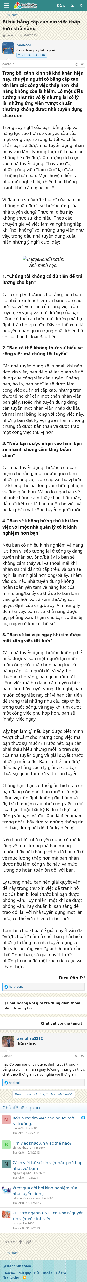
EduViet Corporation (26, 1198)
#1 (83, 64)
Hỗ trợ (61, 1273)
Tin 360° (31, 1128)
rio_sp (17, 1223)
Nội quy (25, 1273)
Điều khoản (43, 1273)
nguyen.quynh (22, 1173)
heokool (12, 35)
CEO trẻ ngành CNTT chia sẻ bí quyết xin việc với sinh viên (48, 1215)
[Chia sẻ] (76, 64)
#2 (83, 1056)
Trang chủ (11, 1277)
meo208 (18, 1128)
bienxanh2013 (22, 1148)
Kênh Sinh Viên (19, 1266)
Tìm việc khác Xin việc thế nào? (42, 1143)
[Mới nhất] (81, 5)
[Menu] (6, 5)
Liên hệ (9, 1273)
